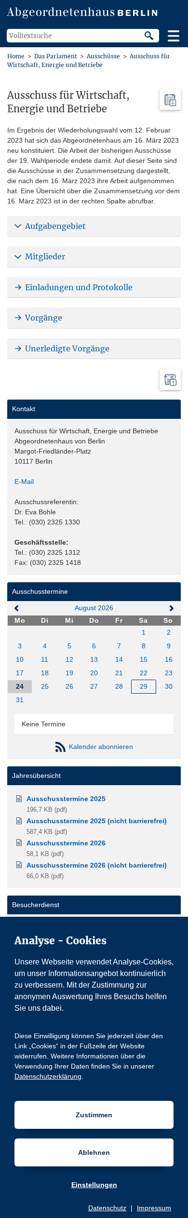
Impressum (154, 1208)
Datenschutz (107, 1208)
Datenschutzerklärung (47, 1076)
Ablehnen (94, 1152)
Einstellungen (94, 1185)
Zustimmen (94, 1115)
